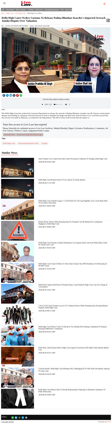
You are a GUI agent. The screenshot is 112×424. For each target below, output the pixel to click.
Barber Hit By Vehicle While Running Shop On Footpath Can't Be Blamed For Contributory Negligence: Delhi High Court (70, 223)
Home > (3, 13)
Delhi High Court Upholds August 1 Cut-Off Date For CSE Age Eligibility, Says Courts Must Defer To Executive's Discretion (73, 202)
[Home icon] (3, 9)
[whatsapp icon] (21, 95)
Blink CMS (108, 422)
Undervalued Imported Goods (28, 143)
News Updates (21, 10)
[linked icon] (11, 95)
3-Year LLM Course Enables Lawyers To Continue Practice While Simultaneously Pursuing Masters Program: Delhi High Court (73, 307)
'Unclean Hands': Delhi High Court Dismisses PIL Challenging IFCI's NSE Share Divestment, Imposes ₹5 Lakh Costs (74, 370)
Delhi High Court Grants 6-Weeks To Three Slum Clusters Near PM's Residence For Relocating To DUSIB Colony (72, 265)
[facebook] (4, 95)
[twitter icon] (7, 95)
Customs (44, 143)
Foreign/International (52, 10)
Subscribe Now (9, 135)
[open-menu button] (4, 3)
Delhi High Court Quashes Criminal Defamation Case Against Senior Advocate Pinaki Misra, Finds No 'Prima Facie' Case (72, 244)
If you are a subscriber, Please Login (29, 135)
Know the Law (70, 10)
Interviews (39, 10)
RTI (62, 10)
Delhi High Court (21, 13)
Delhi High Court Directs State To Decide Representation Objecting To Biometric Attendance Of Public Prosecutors (71, 391)
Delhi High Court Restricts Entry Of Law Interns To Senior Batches (61, 180)
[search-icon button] (104, 4)
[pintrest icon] (18, 95)
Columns (31, 10)
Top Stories (10, 10)
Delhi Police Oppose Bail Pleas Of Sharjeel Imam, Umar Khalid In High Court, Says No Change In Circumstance (72, 286)
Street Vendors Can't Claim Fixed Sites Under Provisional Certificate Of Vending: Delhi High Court (72, 159)
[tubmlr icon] (14, 95)
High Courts (10, 13)
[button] (108, 20)
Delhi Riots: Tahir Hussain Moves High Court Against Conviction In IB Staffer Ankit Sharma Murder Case (73, 349)
